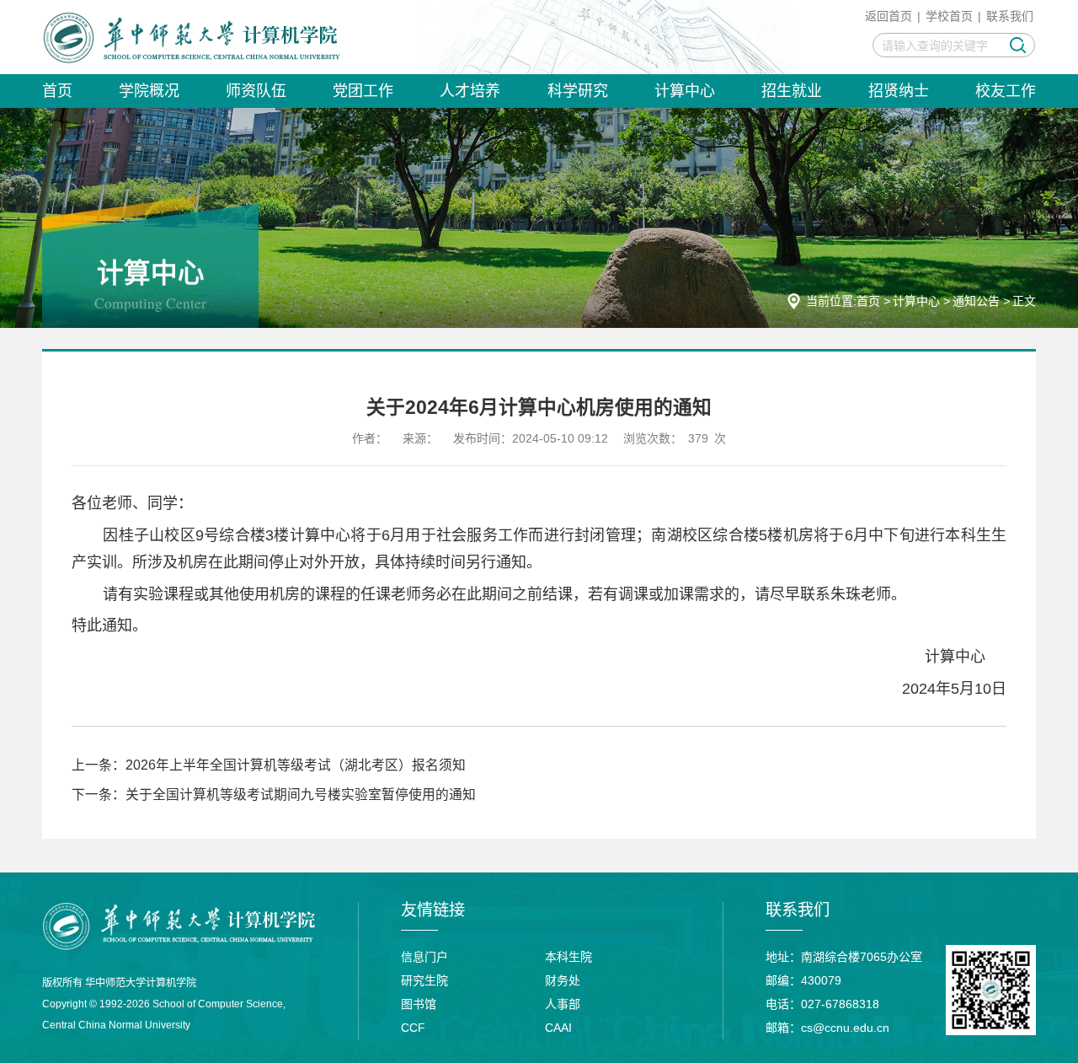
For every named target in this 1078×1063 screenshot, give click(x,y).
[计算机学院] (191, 37)
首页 (868, 301)
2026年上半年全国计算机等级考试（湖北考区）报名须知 (295, 765)
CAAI (558, 1027)
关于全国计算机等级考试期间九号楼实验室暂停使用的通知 (300, 794)
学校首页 (949, 16)
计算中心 (916, 301)
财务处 (562, 980)
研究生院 (424, 980)
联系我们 (1009, 16)
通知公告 (976, 301)
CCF (413, 1027)
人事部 (562, 1004)
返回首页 (888, 16)
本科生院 (568, 957)
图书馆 (418, 1004)
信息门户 (424, 957)
